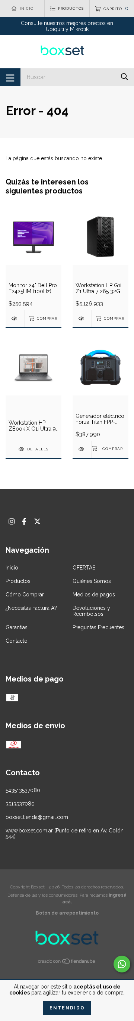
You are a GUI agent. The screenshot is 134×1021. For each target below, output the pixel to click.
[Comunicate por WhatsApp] (122, 964)
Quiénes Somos (92, 581)
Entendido (67, 1008)
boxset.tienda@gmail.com (37, 817)
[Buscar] (124, 76)
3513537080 (20, 804)
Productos (18, 581)
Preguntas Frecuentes (98, 627)
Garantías (17, 627)
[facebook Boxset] (24, 521)
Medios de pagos (94, 595)
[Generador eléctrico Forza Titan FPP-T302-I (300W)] (82, 449)
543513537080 (23, 790)
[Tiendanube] (67, 962)
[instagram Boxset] (11, 521)
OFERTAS (84, 568)
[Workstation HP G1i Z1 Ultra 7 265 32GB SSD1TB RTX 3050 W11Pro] (82, 318)
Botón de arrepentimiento (67, 913)
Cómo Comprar (25, 595)
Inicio (12, 568)
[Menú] (10, 77)
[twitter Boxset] (37, 521)
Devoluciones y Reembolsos (91, 611)
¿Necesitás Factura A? (31, 608)
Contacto (17, 641)
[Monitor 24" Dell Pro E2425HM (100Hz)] (15, 318)
